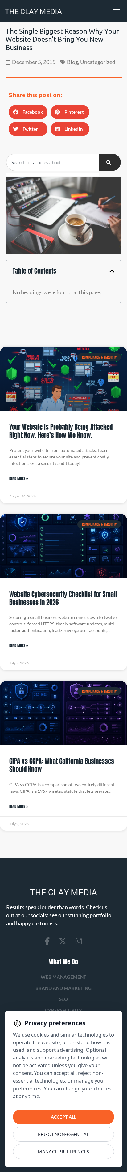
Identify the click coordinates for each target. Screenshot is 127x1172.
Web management (63, 977)
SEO (63, 999)
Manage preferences (63, 1151)
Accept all (63, 1116)
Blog (72, 62)
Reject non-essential (63, 1134)
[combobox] (52, 162)
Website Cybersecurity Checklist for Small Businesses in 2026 (63, 598)
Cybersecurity (63, 1010)
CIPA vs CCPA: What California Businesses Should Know (61, 765)
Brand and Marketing (63, 988)
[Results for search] (52, 174)
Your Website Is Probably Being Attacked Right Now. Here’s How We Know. (61, 431)
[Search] (110, 162)
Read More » (18, 478)
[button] (28, 112)
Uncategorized (97, 62)
